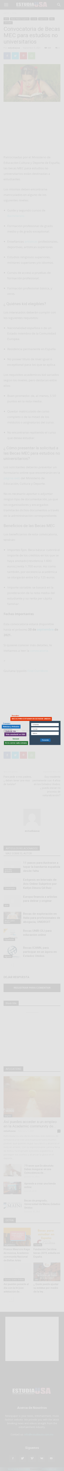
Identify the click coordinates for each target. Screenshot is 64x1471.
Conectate (45, 740)
